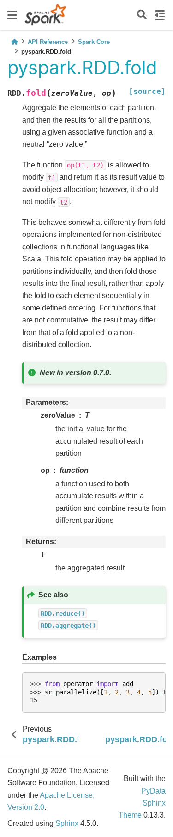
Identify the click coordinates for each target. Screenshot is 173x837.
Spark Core (94, 41)
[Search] (142, 15)
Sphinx (66, 823)
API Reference (48, 41)
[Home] (14, 42)
